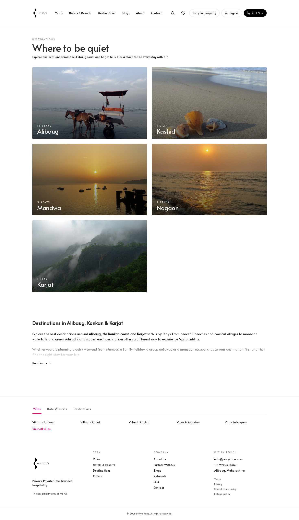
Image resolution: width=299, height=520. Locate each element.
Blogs (125, 13)
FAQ (156, 482)
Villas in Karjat (90, 422)
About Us (160, 459)
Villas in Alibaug (43, 422)
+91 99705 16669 (225, 465)
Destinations (107, 13)
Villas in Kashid (139, 422)
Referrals (160, 476)
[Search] (172, 13)
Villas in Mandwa (188, 422)
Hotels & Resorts (80, 13)
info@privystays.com (228, 459)
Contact (156, 13)
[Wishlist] (183, 13)
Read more (39, 363)
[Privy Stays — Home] (40, 13)
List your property (204, 13)
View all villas (41, 429)
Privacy (218, 484)
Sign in (234, 13)
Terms (217, 479)
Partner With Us (164, 465)
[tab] (36, 408)
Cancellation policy (225, 489)
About (140, 13)
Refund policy (222, 493)
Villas (59, 13)
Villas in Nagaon (236, 422)
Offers (97, 476)
